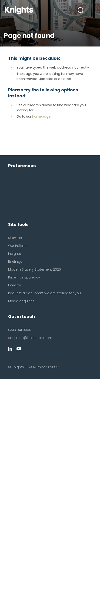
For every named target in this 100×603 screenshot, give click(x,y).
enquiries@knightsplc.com (30, 337)
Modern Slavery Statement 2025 (34, 269)
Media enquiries (21, 301)
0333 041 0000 (19, 330)
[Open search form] (81, 10)
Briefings (15, 261)
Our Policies (17, 245)
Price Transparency (24, 277)
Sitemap (15, 237)
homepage (41, 116)
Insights (14, 253)
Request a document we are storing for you (44, 293)
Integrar (14, 285)
